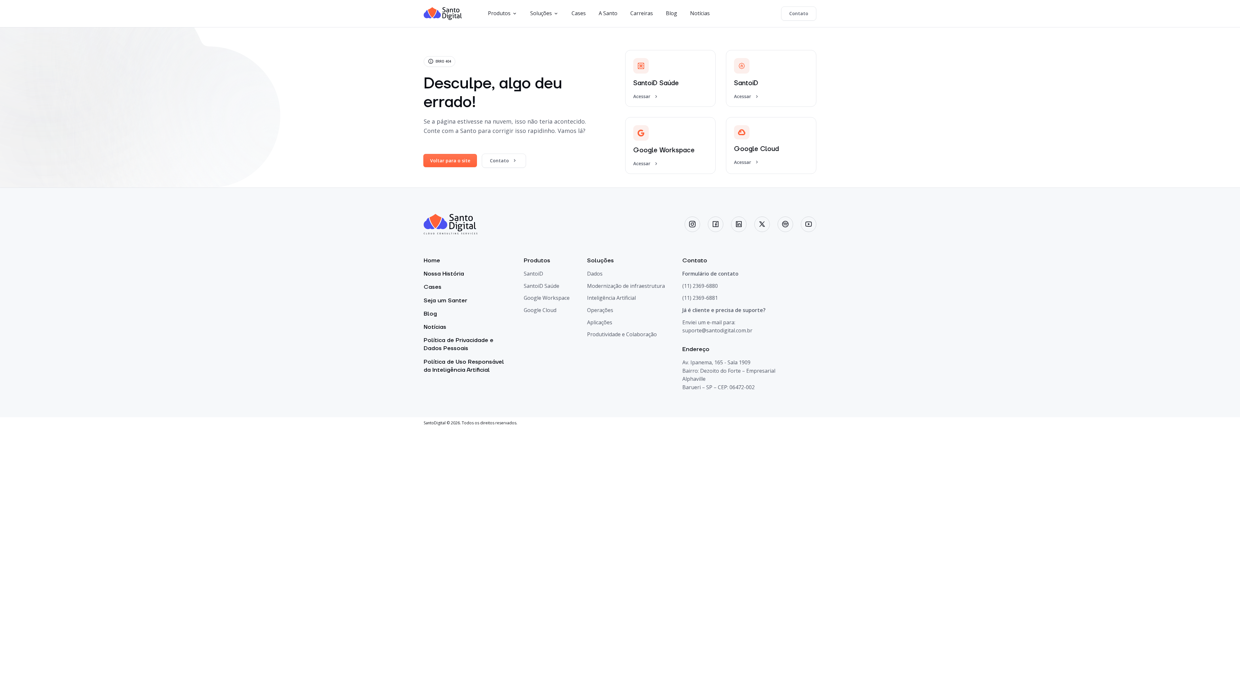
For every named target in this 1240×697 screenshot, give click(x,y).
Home (432, 260)
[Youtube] (808, 224)
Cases (579, 13)
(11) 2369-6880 (700, 285)
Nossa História (444, 274)
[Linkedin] (739, 224)
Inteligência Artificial (611, 297)
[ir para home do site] (443, 13)
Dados (595, 273)
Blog (671, 13)
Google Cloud (540, 310)
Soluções (541, 13)
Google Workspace (547, 297)
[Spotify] (785, 224)
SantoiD (533, 273)
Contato (798, 13)
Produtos (499, 13)
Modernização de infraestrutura (626, 285)
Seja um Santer (445, 300)
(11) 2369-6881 (700, 297)
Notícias (700, 13)
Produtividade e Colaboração (622, 334)
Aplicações (599, 322)
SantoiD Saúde (541, 285)
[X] (762, 224)
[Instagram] (692, 224)
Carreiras (641, 13)
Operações (600, 310)
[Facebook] (715, 224)
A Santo (608, 13)
